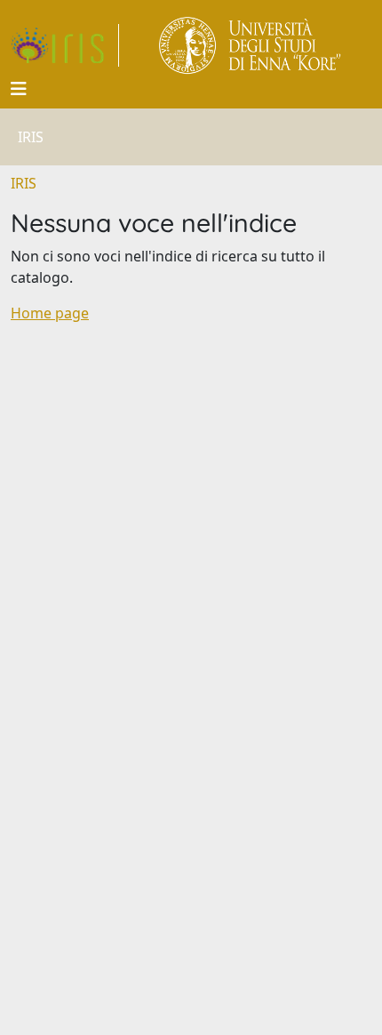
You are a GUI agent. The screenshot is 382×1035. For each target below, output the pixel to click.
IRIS (23, 183)
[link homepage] (65, 45)
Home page (50, 313)
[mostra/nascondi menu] (19, 89)
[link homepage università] (251, 45)
